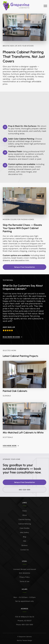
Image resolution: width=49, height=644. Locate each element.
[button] (43, 6)
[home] (18, 5)
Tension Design (27, 640)
